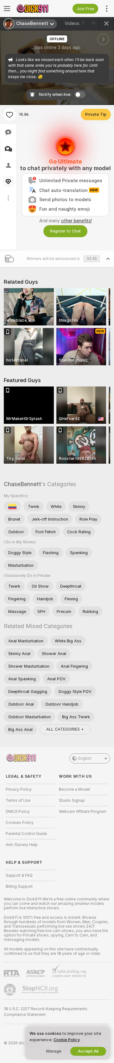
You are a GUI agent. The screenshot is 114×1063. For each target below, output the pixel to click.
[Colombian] (12, 506)
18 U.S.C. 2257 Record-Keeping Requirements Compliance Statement (45, 1012)
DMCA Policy (18, 811)
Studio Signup (72, 800)
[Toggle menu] (7, 8)
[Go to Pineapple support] (10, 990)
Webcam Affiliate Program (82, 811)
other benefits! (76, 220)
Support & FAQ (19, 875)
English (85, 758)
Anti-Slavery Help (22, 845)
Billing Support (19, 886)
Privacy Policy (19, 789)
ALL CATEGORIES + (65, 729)
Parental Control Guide (26, 833)
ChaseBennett (22, 484)
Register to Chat (65, 231)
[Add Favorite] (9, 114)
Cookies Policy (20, 822)
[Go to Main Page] (35, 8)
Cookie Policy (66, 1039)
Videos (74, 23)
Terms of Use (18, 800)
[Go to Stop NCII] (41, 989)
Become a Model (74, 789)
